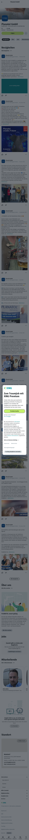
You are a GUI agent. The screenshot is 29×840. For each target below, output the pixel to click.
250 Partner (17, 421)
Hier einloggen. (7, 416)
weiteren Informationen (12, 435)
